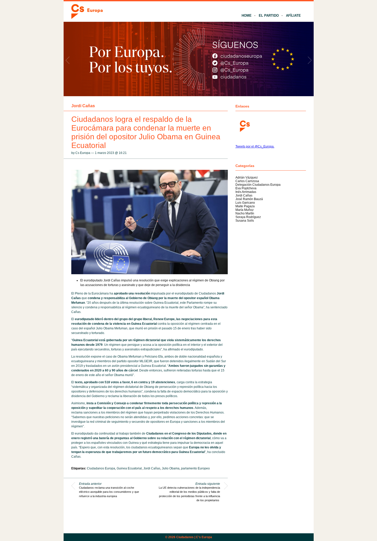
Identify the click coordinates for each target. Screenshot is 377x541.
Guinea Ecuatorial (129, 468)
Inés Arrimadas (245, 192)
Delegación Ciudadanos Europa (258, 184)
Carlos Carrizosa (247, 181)
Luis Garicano (245, 202)
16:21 (123, 153)
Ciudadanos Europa (101, 468)
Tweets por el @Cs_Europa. (254, 146)
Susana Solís (244, 220)
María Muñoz (244, 210)
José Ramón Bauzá (249, 199)
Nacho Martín (244, 213)
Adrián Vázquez (246, 177)
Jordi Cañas (83, 106)
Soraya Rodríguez (248, 217)
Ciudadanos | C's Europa (194, 537)
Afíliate (293, 15)
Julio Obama (171, 468)
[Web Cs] (244, 125)
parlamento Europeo (195, 468)
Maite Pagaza (245, 206)
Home (247, 15)
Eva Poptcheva (245, 188)
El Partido (269, 15)
